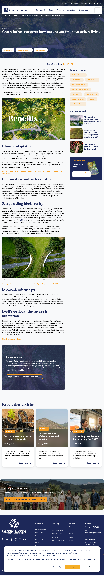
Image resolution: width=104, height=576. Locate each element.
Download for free (81, 173)
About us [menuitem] (54, 527)
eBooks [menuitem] (71, 540)
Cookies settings (56, 567)
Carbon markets (91, 94)
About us (71, 10)
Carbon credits (92, 79)
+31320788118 (93, 527)
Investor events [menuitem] (56, 537)
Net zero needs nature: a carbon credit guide (17, 438)
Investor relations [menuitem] (57, 533)
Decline (89, 567)
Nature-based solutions (80, 89)
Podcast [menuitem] (71, 537)
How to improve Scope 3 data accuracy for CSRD (86, 438)
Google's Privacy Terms (47, 555)
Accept (72, 567)
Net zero (92, 99)
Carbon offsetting (24, 50)
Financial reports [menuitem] (57, 544)
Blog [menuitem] (70, 527)
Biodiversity (8, 50)
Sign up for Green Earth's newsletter (24, 377)
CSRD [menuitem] (37, 542)
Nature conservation (79, 84)
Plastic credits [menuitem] (39, 539)
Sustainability (40, 50)
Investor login (95, 4)
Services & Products (45, 10)
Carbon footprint (78, 99)
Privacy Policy (32, 555)
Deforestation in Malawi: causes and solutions (48, 436)
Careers (83, 4)
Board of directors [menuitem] (57, 530)
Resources (83, 10)
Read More (23, 463)
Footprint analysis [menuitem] (40, 529)
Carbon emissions (78, 104)
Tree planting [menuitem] (39, 546)
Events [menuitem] (71, 533)
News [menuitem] (70, 530)
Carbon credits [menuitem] (39, 532)
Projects (60, 10)
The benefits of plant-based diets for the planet (91, 147)
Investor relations (70, 4)
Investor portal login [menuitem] (58, 540)
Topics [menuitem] (71, 544)
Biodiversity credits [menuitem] (41, 536)
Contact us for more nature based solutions (25, 499)
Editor (4, 64)
